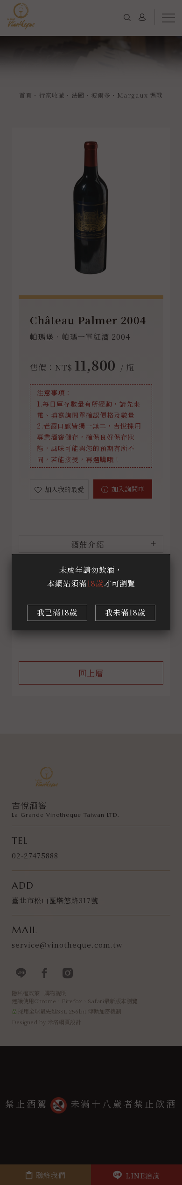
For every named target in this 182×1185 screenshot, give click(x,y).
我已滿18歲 (57, 612)
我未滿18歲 (125, 612)
